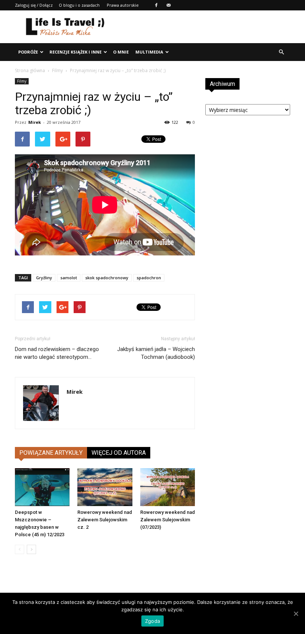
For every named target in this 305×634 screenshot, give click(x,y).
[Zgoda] (295, 613)
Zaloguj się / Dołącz (34, 5)
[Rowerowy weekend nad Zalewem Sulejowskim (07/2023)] (167, 487)
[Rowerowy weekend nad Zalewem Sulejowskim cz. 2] (104, 487)
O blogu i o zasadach (79, 5)
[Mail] (168, 5)
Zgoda (152, 621)
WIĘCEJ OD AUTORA (119, 452)
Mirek (34, 122)
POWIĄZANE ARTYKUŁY (51, 452)
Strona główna (30, 70)
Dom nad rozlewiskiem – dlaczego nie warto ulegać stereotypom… (57, 353)
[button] (281, 52)
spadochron (149, 277)
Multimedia (149, 52)
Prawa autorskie (123, 5)
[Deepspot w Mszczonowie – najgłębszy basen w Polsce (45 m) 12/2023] (42, 487)
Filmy (57, 70)
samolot (68, 277)
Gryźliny (44, 277)
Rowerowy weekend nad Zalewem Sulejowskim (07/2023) (167, 519)
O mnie (121, 52)
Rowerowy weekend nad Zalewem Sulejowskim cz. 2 (104, 519)
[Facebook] (156, 5)
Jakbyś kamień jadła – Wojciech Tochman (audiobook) (156, 353)
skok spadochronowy (106, 277)
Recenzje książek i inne (75, 52)
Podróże (28, 52)
